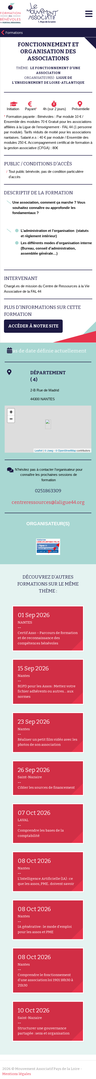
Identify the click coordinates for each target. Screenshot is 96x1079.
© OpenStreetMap (65, 450)
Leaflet (38, 450)
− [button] (11, 419)
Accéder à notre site (33, 326)
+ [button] (11, 412)
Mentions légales (16, 1074)
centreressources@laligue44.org (48, 502)
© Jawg (49, 450)
